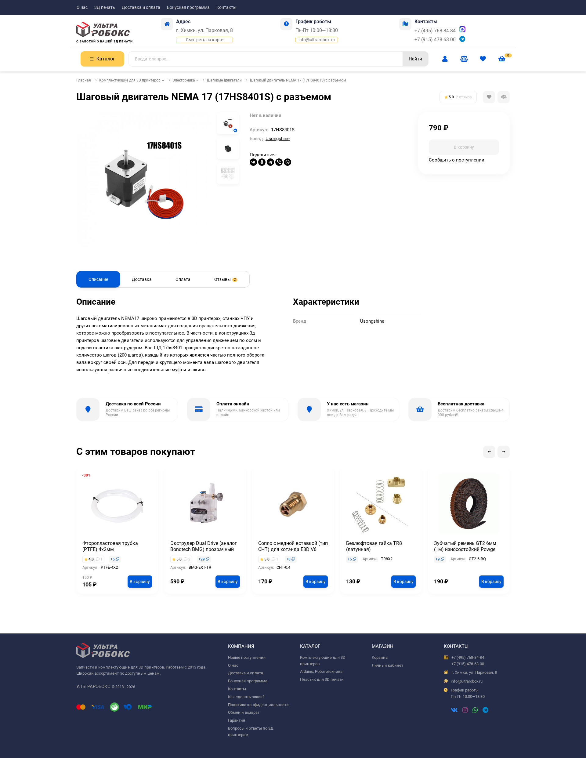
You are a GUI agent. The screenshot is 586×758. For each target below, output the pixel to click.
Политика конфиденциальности (258, 704)
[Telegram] (270, 162)
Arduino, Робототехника (321, 671)
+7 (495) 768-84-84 (435, 31)
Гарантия (236, 720)
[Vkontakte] (454, 710)
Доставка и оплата (141, 7)
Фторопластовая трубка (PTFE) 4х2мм (110, 546)
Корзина (380, 657)
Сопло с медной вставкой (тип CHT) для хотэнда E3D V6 (293, 546)
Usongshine (278, 138)
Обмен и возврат (243, 712)
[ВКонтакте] (253, 162)
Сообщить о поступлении (456, 159)
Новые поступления (247, 657)
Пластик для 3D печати (322, 679)
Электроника (183, 80)
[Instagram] (465, 710)
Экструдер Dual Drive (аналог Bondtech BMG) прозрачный (203, 546)
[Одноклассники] (262, 162)
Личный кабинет (387, 665)
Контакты (226, 7)
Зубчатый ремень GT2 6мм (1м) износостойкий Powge (465, 546)
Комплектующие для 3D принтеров (130, 80)
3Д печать (104, 7)
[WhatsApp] (287, 162)
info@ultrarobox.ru (316, 39)
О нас (82, 7)
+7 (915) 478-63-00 (435, 39)
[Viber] (279, 162)
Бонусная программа (188, 7)
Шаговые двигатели (224, 80)
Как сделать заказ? (246, 697)
